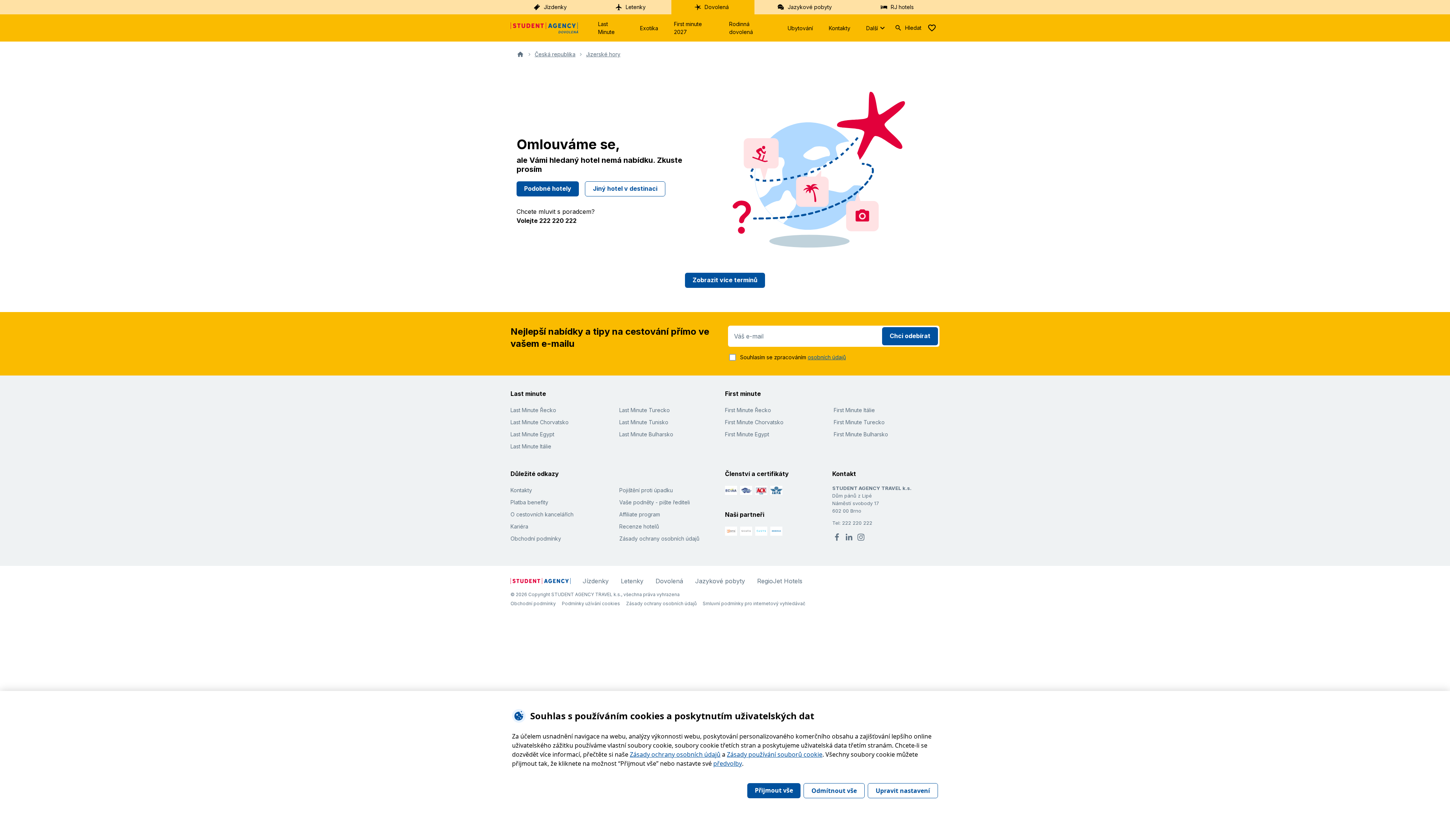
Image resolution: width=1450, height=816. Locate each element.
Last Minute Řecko (533, 410)
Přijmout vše (774, 790)
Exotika (649, 28)
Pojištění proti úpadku (646, 490)
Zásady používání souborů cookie (774, 754)
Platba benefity (529, 502)
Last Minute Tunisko (643, 422)
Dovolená (717, 7)
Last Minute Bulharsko (646, 434)
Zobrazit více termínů (725, 280)
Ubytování (800, 28)
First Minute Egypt (747, 434)
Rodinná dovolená (741, 28)
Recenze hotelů (639, 526)
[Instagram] (860, 537)
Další (872, 28)
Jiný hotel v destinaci (625, 188)
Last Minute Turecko (644, 410)
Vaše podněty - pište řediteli (654, 502)
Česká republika (555, 54)
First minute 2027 (688, 28)
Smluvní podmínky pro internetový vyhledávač (754, 603)
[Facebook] (836, 537)
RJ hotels (902, 7)
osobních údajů (827, 357)
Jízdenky (555, 7)
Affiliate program (639, 514)
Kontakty (839, 28)
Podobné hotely (547, 188)
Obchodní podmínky (536, 538)
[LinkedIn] (848, 537)
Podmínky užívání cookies (591, 603)
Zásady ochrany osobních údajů (659, 538)
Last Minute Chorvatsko (540, 422)
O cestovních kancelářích (542, 514)
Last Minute (606, 28)
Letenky (636, 7)
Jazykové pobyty (810, 7)
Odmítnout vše (834, 791)
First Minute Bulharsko (861, 434)
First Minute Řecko (748, 410)
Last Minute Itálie (531, 446)
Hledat (913, 28)
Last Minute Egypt (532, 434)
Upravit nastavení (903, 791)
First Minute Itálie (854, 410)
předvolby (727, 763)
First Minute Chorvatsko (754, 422)
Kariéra (519, 526)
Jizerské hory (603, 54)
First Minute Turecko (859, 422)
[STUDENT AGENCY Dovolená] (544, 28)
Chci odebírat (910, 336)
